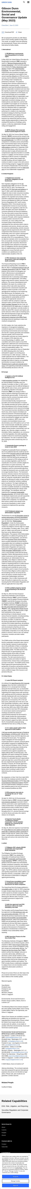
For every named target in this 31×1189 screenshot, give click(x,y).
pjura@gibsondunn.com (12, 1045)
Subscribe (5, 1146)
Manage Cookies (15, 1181)
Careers (4, 1130)
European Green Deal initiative (17, 539)
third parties (5, 1159)
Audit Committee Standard (9, 304)
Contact (4, 1144)
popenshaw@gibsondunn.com (18, 1056)
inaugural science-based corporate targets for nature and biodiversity (15, 138)
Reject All (15, 1185)
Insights (4, 1132)
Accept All (15, 1176)
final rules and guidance (19, 189)
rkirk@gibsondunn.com (12, 1048)
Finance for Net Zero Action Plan (11, 950)
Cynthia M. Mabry (7, 1087)
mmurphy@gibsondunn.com (19, 1052)
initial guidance (6, 147)
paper (19, 164)
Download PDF (9, 32)
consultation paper (7, 889)
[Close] (29, 1155)
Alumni (4, 1135)
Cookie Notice (18, 1167)
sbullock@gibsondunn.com (13, 1037)
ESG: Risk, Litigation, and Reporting (15, 1106)
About (3, 1127)
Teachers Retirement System (10, 781)
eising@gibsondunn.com (15, 1041)
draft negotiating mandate (10, 380)
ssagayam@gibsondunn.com (13, 1059)
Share (20, 32)
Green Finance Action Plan (20, 944)
